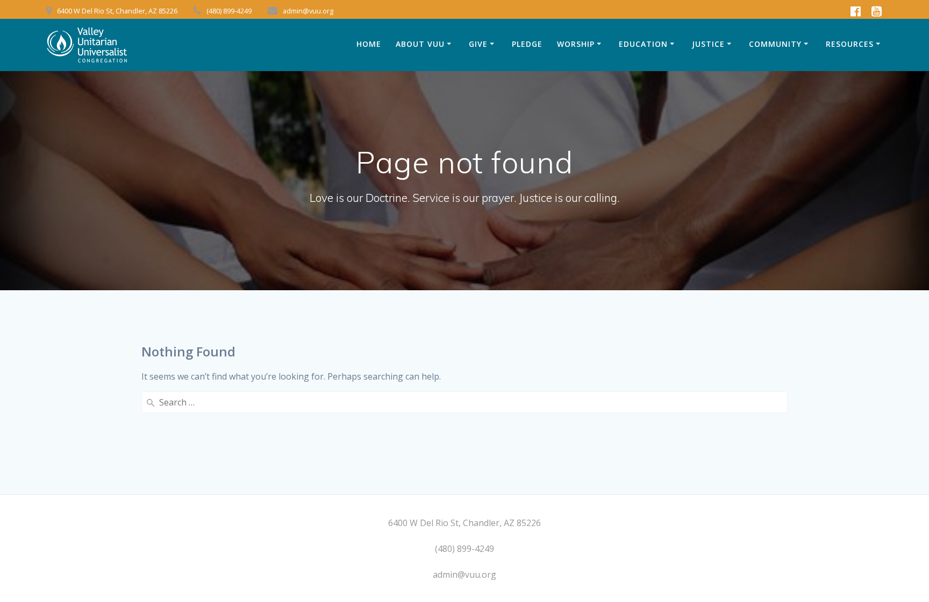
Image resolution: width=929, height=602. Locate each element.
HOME (368, 44)
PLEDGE (527, 44)
